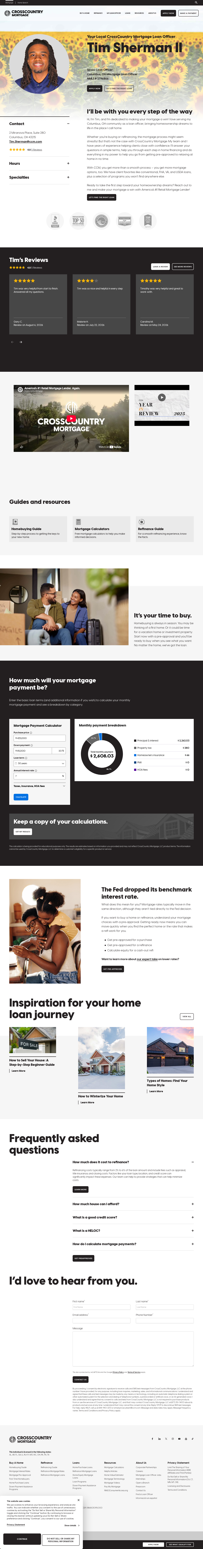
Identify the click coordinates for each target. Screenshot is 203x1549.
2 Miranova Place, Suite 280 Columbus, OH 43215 (27, 135)
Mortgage (9, 3)
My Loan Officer (114, 13)
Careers (139, 1471)
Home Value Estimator (114, 1475)
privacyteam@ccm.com (129, 1408)
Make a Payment (188, 13)
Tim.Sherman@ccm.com (25, 141)
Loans (127, 13)
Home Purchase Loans (19, 1483)
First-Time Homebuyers (19, 1479)
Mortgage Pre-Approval (20, 1475)
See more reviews (183, 267)
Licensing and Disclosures (179, 1486)
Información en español (146, 1498)
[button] (39, 124)
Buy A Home (84, 13)
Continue (22, 1539)
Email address (81, 1314)
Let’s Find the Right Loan (119, 89)
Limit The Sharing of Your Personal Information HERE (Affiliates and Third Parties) (179, 1470)
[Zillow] (186, 1439)
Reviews (36, 149)
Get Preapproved (83, 1258)
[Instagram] (173, 1439)
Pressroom (140, 1487)
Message (78, 1328)
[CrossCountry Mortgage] (23, 13)
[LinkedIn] (159, 1439)
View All (187, 1016)
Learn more (81, 1190)
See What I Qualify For (180, 1545)
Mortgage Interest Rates (19, 1471)
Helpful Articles (110, 1471)
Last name (142, 1301)
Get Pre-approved (112, 969)
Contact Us (141, 1490)
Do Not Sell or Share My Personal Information (61, 1540)
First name (79, 1301)
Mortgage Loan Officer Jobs (148, 1475)
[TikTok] (193, 1439)
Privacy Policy (118, 1372)
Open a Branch (142, 1483)
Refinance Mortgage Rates (52, 1471)
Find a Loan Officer (144, 1494)
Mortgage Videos (112, 1483)
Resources (139, 13)
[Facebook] (153, 1439)
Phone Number (144, 1314)
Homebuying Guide (18, 1467)
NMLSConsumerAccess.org (116, 1490)
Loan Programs (79, 1482)
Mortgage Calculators (114, 1467)
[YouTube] (179, 1439)
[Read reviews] (17, 149)
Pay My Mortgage (112, 1487)
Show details (70, 1525)
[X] (166, 1439)
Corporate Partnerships (146, 1467)
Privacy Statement (16, 1525)
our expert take (147, 959)
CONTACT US (81, 1380)
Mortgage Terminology (114, 1479)
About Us (152, 13)
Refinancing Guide (49, 1467)
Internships (140, 1479)
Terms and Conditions (177, 1490)
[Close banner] (79, 1500)
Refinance (98, 13)
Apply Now (168, 13)
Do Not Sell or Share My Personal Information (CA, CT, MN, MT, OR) (180, 1479)
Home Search (23, 3)
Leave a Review (160, 267)
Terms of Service (134, 1372)
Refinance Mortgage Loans (53, 1475)
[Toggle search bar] (195, 3)
